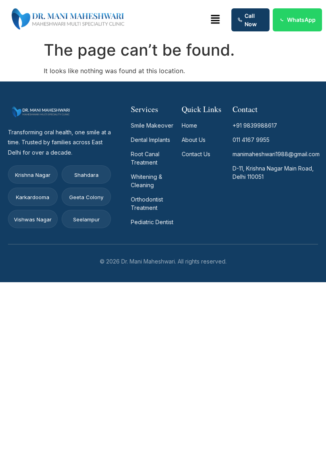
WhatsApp (301, 19)
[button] (215, 19)
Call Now (250, 19)
